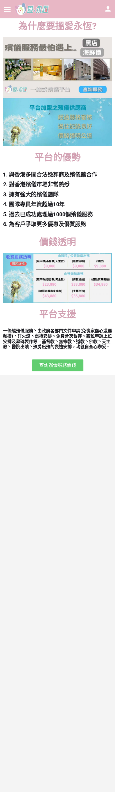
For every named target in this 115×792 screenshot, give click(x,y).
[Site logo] (33, 9)
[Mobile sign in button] (108, 9)
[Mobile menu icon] (7, 9)
